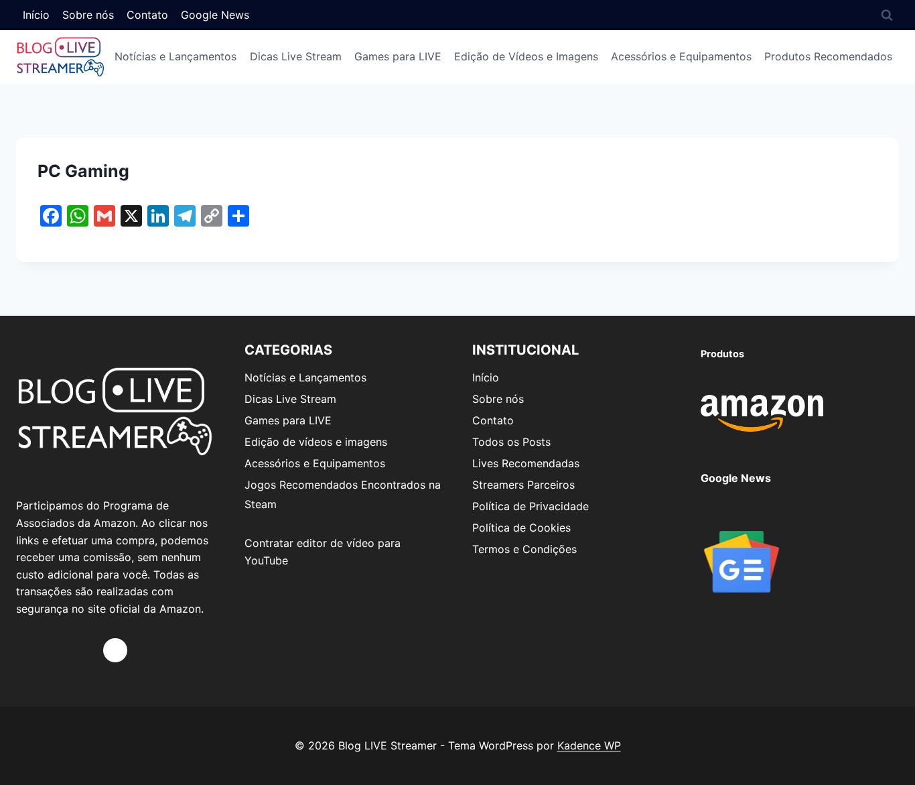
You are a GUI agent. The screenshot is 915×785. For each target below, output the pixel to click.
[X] (115, 650)
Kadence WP (589, 745)
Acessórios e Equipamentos (681, 56)
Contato (147, 14)
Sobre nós (88, 14)
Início (36, 14)
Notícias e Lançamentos (175, 56)
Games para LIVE (397, 56)
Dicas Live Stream (296, 56)
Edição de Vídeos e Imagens (526, 56)
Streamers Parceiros (523, 484)
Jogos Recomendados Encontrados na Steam (342, 494)
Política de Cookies (521, 527)
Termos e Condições (524, 549)
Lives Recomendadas (525, 463)
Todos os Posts (511, 441)
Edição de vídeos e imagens (315, 441)
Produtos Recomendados (828, 56)
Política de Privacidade (530, 506)
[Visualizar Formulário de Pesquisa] (887, 15)
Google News (215, 14)
